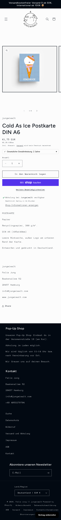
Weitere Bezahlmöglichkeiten (30, 190)
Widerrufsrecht (23, 505)
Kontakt (10, 453)
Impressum (11, 440)
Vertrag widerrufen (47, 515)
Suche (9, 413)
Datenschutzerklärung (45, 505)
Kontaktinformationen (48, 510)
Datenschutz (12, 420)
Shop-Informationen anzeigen (21, 205)
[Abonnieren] (48, 472)
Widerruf (10, 427)
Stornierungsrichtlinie (32, 514)
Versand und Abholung (18, 433)
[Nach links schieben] (24, 111)
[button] (6, 19)
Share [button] (8, 306)
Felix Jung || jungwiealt (29, 502)
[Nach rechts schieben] (37, 111)
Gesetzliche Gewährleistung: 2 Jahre (30, 151)
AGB (7, 447)
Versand (20, 145)
